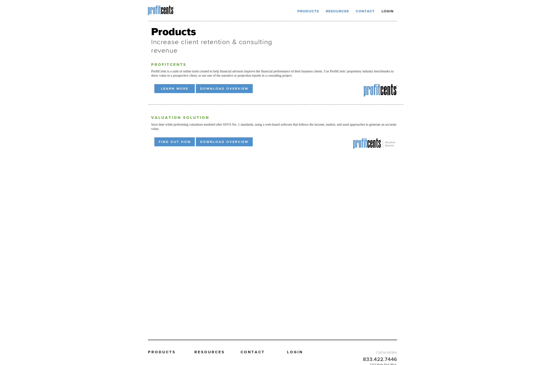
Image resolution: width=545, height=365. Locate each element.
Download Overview (224, 89)
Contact (253, 352)
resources (337, 11)
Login (295, 352)
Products (162, 352)
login (388, 11)
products (308, 11)
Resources (209, 352)
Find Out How (175, 142)
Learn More (174, 89)
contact (365, 11)
